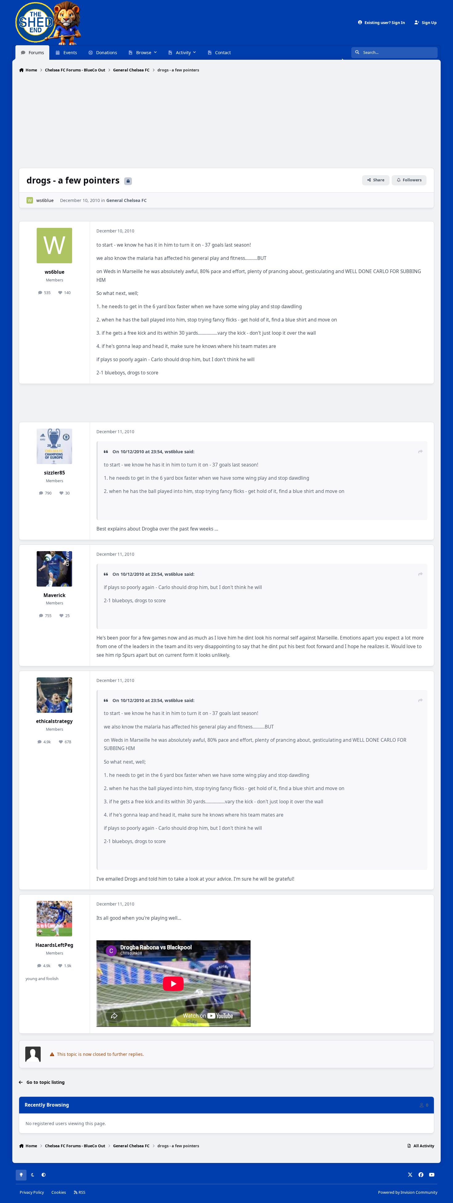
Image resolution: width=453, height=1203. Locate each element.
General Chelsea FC (126, 200)
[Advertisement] (226, 121)
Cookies (58, 1192)
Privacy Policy (32, 1192)
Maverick (54, 595)
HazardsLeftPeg (54, 945)
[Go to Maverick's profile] (54, 569)
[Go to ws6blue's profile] (30, 200)
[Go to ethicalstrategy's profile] (54, 695)
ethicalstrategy (54, 721)
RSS (81, 1192)
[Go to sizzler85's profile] (54, 446)
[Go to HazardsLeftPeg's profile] (54, 918)
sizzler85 (54, 473)
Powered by (407, 1192)
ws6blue (45, 200)
